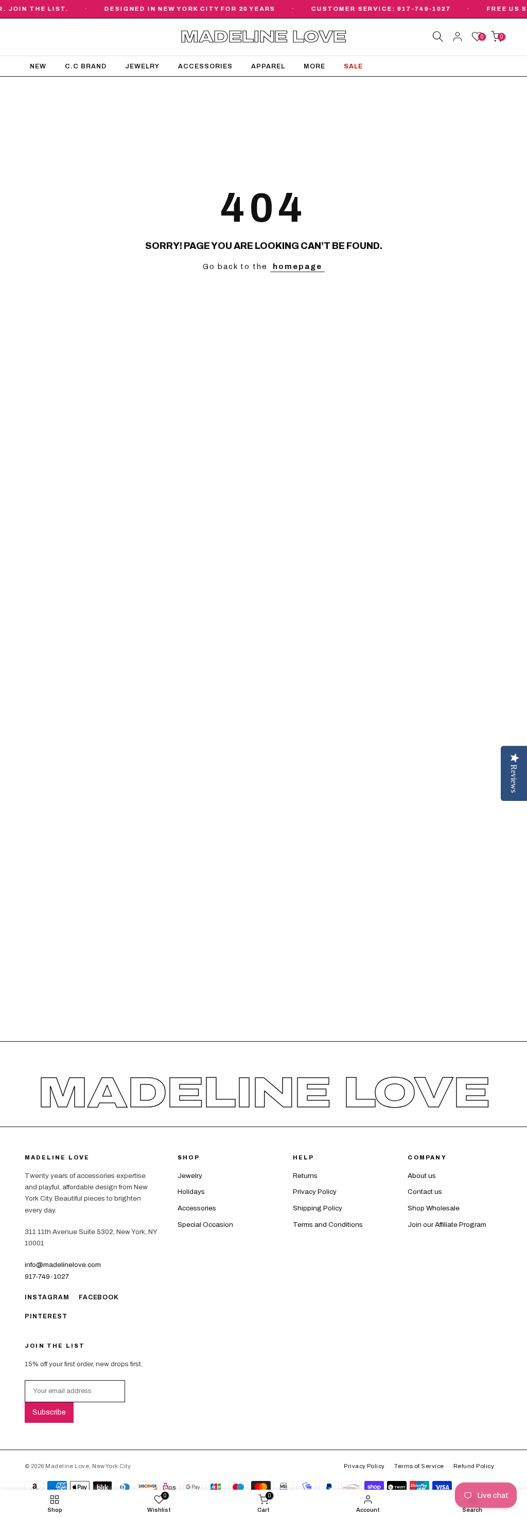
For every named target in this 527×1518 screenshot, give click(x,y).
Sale (353, 66)
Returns (305, 1176)
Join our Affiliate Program (447, 1224)
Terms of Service (419, 1466)
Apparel (268, 66)
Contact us (425, 1191)
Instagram (47, 1297)
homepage (297, 266)
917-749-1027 (47, 1276)
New (38, 66)
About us (422, 1176)
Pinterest (46, 1316)
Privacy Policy (315, 1191)
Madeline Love (263, 37)
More (314, 66)
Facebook (99, 1297)
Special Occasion (205, 1224)
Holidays (191, 1191)
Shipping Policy (317, 1208)
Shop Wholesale (434, 1208)
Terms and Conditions (328, 1224)
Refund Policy (473, 1466)
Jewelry (142, 66)
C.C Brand (86, 66)
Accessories (205, 66)
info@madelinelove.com (63, 1265)
